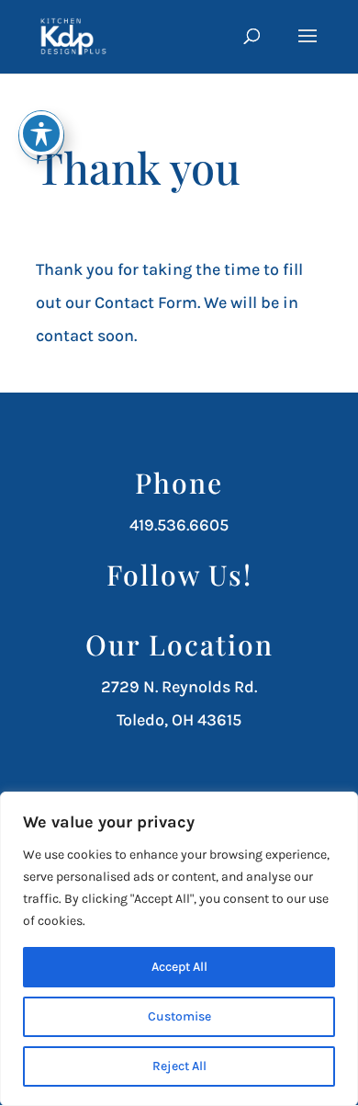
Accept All (179, 967)
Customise (179, 1016)
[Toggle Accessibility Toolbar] (41, 133)
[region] (179, 949)
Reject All (179, 1066)
